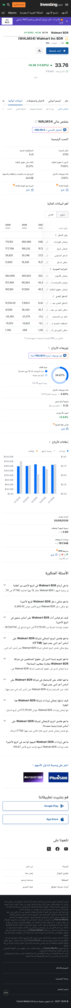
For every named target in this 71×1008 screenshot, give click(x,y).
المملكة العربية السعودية (31, 13)
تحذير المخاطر (63, 989)
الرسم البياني (54, 100)
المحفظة (64, 879)
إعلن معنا (29, 873)
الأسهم (65, 13)
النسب (9, 109)
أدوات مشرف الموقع (59, 886)
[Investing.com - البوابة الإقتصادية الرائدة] (51, 5)
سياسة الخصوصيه (62, 978)
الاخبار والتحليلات (35, 100)
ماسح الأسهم (52, 13)
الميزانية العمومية (36, 109)
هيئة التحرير (27, 886)
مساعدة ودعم (27, 879)
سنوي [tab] (62, 214)
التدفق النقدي (21, 109)
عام (66, 100)
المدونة (65, 866)
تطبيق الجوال (62, 873)
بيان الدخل (50, 109)
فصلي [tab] (50, 214)
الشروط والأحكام (62, 968)
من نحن (29, 866)
